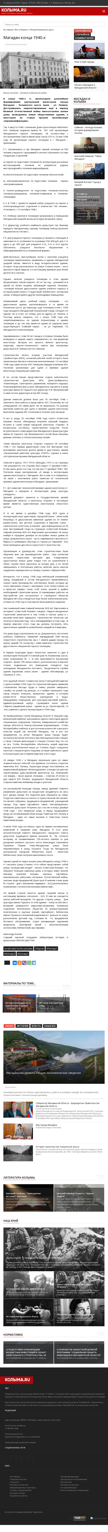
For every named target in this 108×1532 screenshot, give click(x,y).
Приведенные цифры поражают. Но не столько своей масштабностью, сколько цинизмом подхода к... (78, 1292)
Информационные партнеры (23, 1487)
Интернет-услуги (17, 1493)
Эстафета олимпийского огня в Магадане (88, 196)
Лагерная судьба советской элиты (75, 1314)
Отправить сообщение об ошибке (33, 93)
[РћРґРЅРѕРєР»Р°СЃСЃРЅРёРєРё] (19, 963)
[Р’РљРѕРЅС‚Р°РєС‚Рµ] (15, 963)
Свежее (9, 1026)
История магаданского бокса (22, 1316)
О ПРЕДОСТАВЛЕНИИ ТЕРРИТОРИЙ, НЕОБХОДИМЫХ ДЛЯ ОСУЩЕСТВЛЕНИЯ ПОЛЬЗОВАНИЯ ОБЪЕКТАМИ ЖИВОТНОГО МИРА (79, 1353)
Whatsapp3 (22, 953)
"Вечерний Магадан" (69, 1476)
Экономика (10, 1087)
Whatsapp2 (9, 953)
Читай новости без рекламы (18, 948)
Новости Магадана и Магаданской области (16, 13)
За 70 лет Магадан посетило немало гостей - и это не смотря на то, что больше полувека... (27, 1293)
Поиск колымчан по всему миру (74, 1490)
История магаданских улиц (51, 1004)
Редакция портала (18, 1479)
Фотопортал (66, 1482)
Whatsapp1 (51, 948)
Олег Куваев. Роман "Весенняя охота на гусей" (78, 1195)
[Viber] (24, 963)
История (22, 1026)
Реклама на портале (19, 1484)
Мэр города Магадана (46, 1125)
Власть (36, 1026)
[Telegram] (34, 963)
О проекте (14, 1482)
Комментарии (84, 38)
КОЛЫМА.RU (13, 10)
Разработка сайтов (18, 1495)
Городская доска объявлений (73, 1479)
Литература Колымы (19, 1177)
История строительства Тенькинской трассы (57, 1146)
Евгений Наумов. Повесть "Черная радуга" (24, 1195)
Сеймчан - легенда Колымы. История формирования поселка (88, 130)
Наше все (50, 1026)
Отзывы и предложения (20, 1490)
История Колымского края (16, 44)
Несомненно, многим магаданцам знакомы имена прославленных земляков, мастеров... (26, 1321)
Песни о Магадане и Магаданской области (85, 86)
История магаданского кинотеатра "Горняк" (18, 1004)
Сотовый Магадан (68, 1487)
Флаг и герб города (84, 61)
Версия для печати (10, 93)
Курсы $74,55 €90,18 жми (35, 2)
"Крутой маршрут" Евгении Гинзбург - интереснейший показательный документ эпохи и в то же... (76, 1320)
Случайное (82, 34)
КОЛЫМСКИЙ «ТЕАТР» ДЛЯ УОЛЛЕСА (25, 1289)
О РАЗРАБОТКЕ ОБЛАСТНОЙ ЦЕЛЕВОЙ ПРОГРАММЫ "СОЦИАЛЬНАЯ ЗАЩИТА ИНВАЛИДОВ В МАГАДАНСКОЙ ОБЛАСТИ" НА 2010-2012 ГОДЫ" (28, 1353)
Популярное (83, 30)
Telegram (39, 948)
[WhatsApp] (29, 963)
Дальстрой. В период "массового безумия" (35, 1258)
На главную (8, 29)
